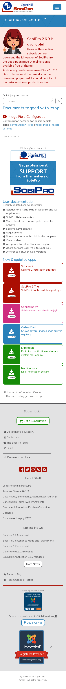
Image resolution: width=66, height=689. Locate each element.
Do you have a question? (20, 431)
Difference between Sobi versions (26, 251)
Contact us (13, 437)
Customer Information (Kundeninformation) (26, 507)
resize (55, 124)
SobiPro (15, 136)
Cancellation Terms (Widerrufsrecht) (23, 501)
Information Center (23, 19)
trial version (40, 61)
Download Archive (18, 457)
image (46, 124)
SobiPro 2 (27, 266)
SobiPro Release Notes (20, 217)
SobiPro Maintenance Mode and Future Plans (28, 540)
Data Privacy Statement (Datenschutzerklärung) (30, 496)
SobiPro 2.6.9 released (16, 535)
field (38, 124)
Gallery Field (28, 327)
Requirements (14, 232)
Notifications (29, 368)
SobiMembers (29, 307)
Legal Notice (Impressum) (17, 485)
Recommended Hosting (20, 579)
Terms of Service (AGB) (16, 491)
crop (31, 124)
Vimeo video (13, 240)
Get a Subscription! (35, 421)
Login (10, 447)
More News (33, 564)
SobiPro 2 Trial (30, 286)
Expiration (27, 347)
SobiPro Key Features (19, 228)
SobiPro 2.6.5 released (16, 546)
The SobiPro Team (17, 442)
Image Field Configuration (27, 116)
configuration (18, 124)
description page (18, 61)
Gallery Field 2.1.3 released (18, 551)
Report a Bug (14, 574)
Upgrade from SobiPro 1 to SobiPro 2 (28, 247)
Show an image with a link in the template (31, 236)
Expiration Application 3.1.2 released (23, 556)
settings (7, 128)
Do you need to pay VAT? (17, 518)
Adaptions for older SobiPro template (28, 244)
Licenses (8, 512)
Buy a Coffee (34, 622)
